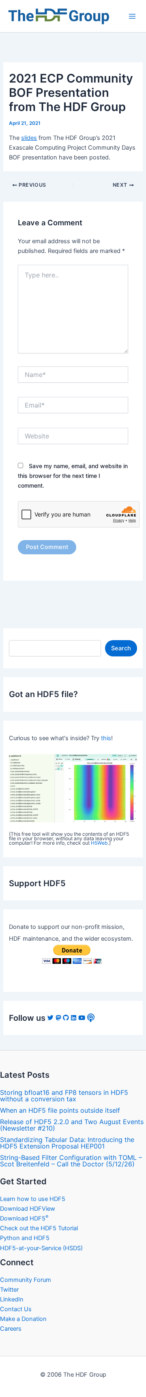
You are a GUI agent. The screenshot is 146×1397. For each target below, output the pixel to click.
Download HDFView (27, 1208)
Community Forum (25, 1280)
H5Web (99, 843)
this (106, 738)
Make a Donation (23, 1319)
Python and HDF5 (24, 1238)
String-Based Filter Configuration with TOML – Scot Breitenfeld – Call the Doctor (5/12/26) (71, 1160)
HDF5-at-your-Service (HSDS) (41, 1248)
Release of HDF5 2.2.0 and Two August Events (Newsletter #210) (72, 1125)
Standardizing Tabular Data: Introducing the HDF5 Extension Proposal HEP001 (67, 1142)
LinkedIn (12, 1299)
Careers (10, 1328)
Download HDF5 (24, 1218)
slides (29, 138)
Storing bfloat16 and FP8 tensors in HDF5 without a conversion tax (64, 1095)
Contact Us (16, 1309)
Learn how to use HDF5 (32, 1199)
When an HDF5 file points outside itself (60, 1110)
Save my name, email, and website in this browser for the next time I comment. (73, 475)
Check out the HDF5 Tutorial (39, 1228)
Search (121, 648)
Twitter (9, 1289)
